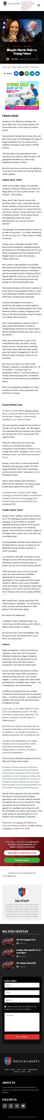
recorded (19, 466)
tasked (35, 411)
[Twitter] (16, 1106)
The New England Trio (26, 939)
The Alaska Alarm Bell (26, 963)
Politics (17, 46)
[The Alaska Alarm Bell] (8, 965)
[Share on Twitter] (21, 73)
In (3, 557)
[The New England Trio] (8, 941)
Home (4, 67)
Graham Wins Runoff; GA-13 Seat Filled (28, 951)
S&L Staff (14, 59)
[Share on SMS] (26, 73)
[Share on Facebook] (16, 73)
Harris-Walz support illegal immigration (21, 873)
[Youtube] (23, 1106)
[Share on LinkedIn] (37, 73)
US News (27, 46)
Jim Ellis (23, 943)
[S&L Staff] (8, 58)
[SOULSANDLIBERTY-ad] (22, 95)
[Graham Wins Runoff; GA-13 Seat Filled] (8, 953)
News (9, 67)
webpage (6, 522)
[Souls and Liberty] (22, 1061)
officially (28, 411)
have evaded (34, 484)
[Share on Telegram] (32, 73)
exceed (29, 498)
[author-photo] (17, 943)
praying (19, 822)
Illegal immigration (9, 876)
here (14, 536)
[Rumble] (10, 1106)
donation (7, 828)
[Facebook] (4, 1106)
